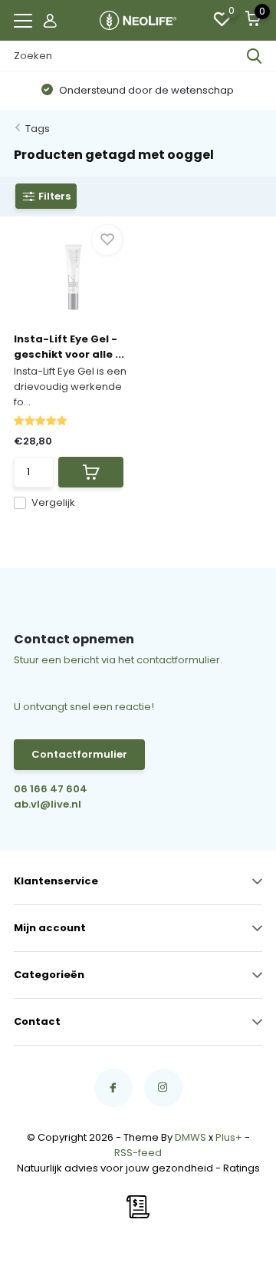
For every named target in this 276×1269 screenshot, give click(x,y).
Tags (37, 128)
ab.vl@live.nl (47, 804)
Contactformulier (79, 754)
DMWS (190, 1137)
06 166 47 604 (50, 789)
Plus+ (228, 1137)
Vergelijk (53, 502)
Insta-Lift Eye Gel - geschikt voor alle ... (69, 347)
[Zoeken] (254, 56)
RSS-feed (138, 1152)
